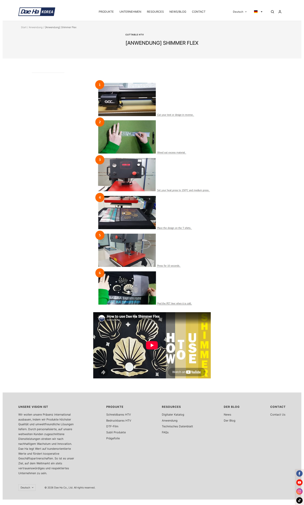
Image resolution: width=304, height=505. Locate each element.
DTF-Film (112, 426)
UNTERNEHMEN (130, 11)
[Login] (279, 11)
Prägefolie (113, 438)
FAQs (165, 432)
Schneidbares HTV (118, 414)
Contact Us (277, 414)
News (227, 414)
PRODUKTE (106, 11)
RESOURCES (155, 11)
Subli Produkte (116, 432)
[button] (258, 12)
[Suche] (272, 11)
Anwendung (36, 27)
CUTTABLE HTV (134, 34)
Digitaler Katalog (173, 414)
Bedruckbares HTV (118, 420)
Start (24, 27)
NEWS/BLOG (177, 11)
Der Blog (229, 420)
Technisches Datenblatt (177, 426)
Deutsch (238, 11)
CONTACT (198, 11)
